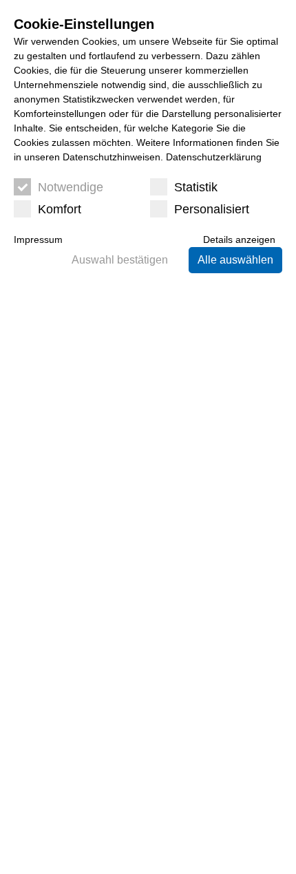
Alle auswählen (235, 260)
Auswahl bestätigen (120, 260)
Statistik (196, 187)
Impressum (38, 239)
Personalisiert (211, 209)
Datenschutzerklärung (214, 156)
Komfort (59, 209)
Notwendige (70, 187)
